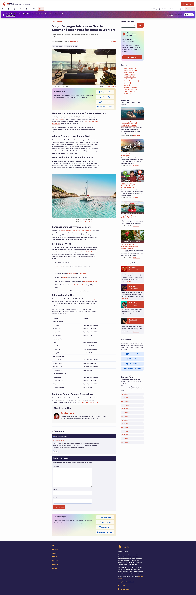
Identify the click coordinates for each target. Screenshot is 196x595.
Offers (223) (127, 83)
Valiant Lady (132, 286)
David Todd (135, 197)
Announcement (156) (130, 68)
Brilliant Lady (133, 319)
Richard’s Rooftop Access (88, 252)
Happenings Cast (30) (130, 76)
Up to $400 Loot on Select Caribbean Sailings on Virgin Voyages (129, 246)
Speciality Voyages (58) (130, 87)
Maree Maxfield (59, 436)
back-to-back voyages (91, 299)
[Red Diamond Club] (174, 15)
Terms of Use (130, 582)
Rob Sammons (74, 41)
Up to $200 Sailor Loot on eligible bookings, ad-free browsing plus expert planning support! (34, 14)
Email (55, 498)
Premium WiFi (59, 266)
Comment (56, 466)
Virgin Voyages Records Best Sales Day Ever (129, 217)
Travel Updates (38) (129, 91)
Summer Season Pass (71, 46)
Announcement (58, 46)
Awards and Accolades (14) (131, 70)
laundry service (66, 270)
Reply (55, 452)
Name (55, 489)
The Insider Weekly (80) (130, 89)
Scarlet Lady (59, 119)
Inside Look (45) (128, 79)
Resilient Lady (133, 303)
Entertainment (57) (129, 72)
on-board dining (71, 273)
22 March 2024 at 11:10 (58, 440)
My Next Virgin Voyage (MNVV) (89, 402)
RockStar (64, 277)
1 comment (112, 41)
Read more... (129, 281)
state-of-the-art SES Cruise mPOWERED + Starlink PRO (76, 230)
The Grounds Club (79, 285)
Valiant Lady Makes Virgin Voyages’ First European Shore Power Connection (129, 123)
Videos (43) (127, 93)
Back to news (58, 21)
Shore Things (82, 273)
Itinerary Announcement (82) (132, 81)
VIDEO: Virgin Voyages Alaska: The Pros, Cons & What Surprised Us (128, 186)
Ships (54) (127, 85)
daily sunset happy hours (90, 281)
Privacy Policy (121, 582)
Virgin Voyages (111, 86)
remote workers (63, 132)
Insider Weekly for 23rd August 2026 (127, 155)
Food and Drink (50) (129, 74)
